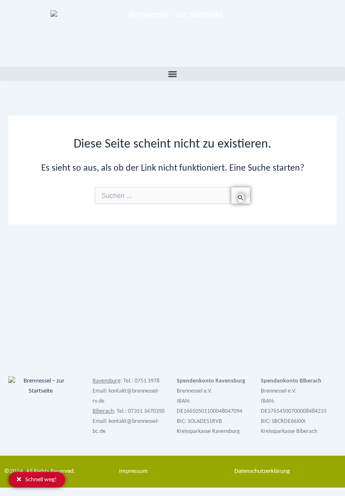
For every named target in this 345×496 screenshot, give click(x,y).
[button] (172, 74)
